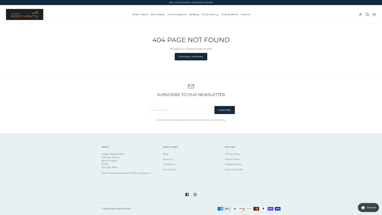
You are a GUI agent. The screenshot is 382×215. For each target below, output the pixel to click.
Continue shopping (191, 56)
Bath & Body (158, 14)
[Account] (360, 14)
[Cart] (374, 14)
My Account (169, 169)
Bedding (194, 14)
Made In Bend (140, 14)
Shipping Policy (233, 164)
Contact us (169, 164)
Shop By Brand (229, 14)
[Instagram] (195, 194)
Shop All (245, 14)
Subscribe (224, 110)
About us (168, 159)
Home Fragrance (177, 14)
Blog (165, 154)
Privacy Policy (232, 154)
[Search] (367, 14)
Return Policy (232, 159)
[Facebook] (187, 194)
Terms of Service (234, 169)
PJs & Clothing (210, 14)
